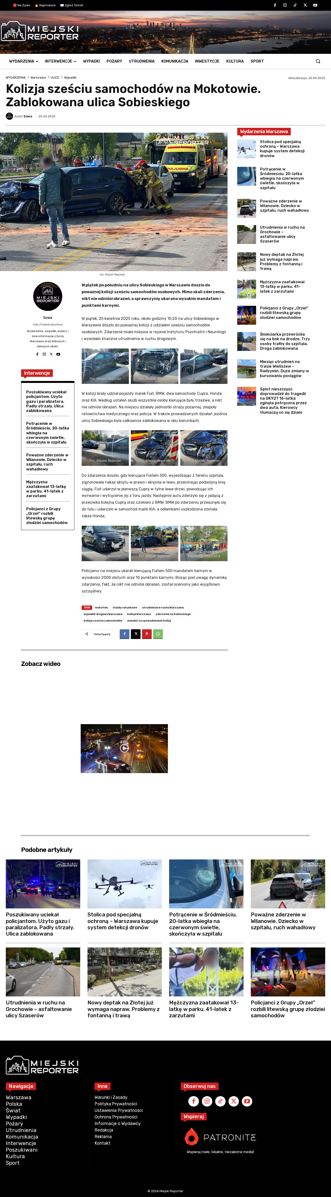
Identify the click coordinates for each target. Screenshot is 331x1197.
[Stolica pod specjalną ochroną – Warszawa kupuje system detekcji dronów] (246, 148)
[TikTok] (295, 5)
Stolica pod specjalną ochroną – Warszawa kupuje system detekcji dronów (282, 148)
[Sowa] (10, 116)
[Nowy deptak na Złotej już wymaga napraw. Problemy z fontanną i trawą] (246, 261)
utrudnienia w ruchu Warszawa (163, 607)
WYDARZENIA (16, 77)
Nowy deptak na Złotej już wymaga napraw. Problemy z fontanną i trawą (282, 261)
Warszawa (38, 77)
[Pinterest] (147, 634)
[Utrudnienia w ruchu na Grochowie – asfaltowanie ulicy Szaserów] (246, 234)
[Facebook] (275, 5)
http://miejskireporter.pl (48, 324)
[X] (305, 5)
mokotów (101, 607)
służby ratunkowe (125, 607)
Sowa (28, 116)
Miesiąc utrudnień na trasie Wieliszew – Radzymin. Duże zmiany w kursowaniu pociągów (284, 368)
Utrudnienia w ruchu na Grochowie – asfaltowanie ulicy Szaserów (282, 234)
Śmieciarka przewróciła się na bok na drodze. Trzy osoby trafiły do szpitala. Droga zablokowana (285, 341)
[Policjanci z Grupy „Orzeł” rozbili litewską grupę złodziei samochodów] (246, 315)
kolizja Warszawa (139, 614)
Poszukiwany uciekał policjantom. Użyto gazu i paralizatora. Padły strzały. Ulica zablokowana (46, 401)
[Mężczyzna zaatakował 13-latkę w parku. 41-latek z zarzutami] (246, 289)
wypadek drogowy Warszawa (103, 614)
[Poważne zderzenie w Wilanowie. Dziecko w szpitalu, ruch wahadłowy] (246, 208)
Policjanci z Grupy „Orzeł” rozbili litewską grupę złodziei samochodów (47, 516)
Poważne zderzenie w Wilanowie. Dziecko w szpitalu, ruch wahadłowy (47, 462)
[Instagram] (285, 5)
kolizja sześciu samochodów (103, 620)
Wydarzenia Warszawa (264, 131)
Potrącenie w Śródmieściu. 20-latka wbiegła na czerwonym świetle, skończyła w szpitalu (282, 178)
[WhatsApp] (158, 634)
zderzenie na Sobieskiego (173, 614)
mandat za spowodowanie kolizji (149, 620)
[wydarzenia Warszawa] (163, 31)
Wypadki (70, 77)
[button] (318, 61)
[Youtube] (315, 5)
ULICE (55, 77)
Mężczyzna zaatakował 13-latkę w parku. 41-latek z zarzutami (46, 489)
